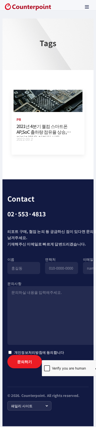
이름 (10, 259)
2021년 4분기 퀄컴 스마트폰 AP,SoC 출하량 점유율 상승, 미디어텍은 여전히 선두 (41, 131)
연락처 (50, 259)
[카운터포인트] (28, 6)
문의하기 (24, 361)
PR (18, 119)
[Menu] (87, 7)
